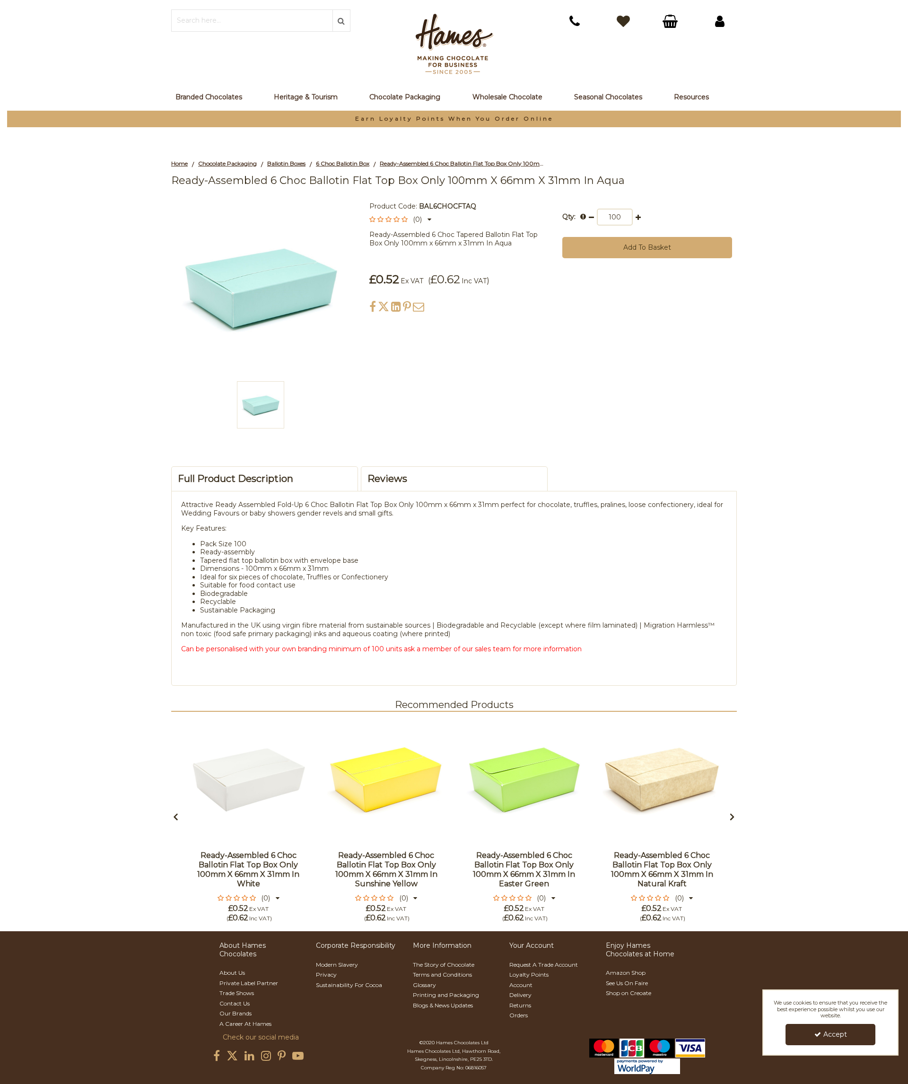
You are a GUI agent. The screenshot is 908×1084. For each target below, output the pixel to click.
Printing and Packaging (446, 994)
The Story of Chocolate (443, 964)
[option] (454, 119)
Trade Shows (236, 993)
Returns (520, 1005)
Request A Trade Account (543, 964)
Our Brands (235, 1013)
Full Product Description (235, 478)
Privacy (326, 974)
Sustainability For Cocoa (349, 984)
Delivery (520, 994)
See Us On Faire (627, 983)
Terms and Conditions (442, 974)
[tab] (264, 478)
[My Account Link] (720, 21)
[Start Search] (341, 20)
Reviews (387, 478)
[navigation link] (575, 21)
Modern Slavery (337, 964)
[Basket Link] (672, 22)
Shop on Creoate (628, 993)
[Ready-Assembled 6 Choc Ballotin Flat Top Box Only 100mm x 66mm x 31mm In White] (248, 779)
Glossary (424, 984)
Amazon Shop (626, 972)
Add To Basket (647, 247)
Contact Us (234, 1003)
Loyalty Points (529, 974)
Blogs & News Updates (443, 1005)
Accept (835, 1034)
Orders (518, 1015)
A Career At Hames (245, 1023)
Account (521, 984)
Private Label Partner (248, 983)
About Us (232, 972)
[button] (400, 219)
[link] (372, 306)
